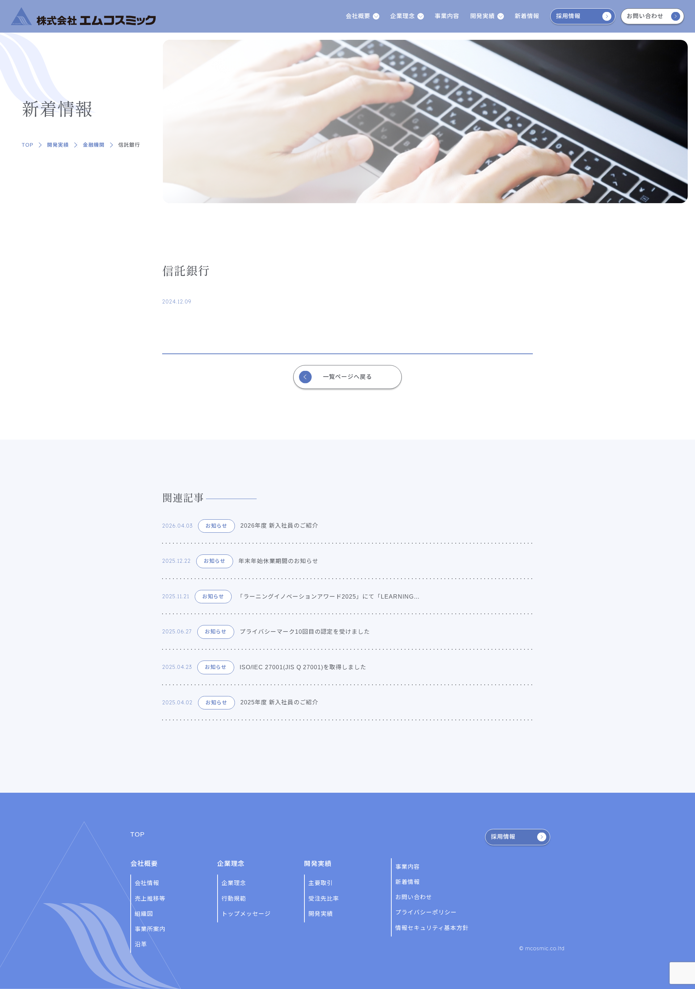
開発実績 (58, 145)
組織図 (144, 914)
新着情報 (527, 16)
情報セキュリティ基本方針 (432, 928)
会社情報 (147, 883)
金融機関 (94, 145)
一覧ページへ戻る (347, 377)
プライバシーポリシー (426, 912)
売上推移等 (150, 899)
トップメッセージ (246, 914)
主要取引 (320, 883)
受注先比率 (323, 899)
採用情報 (568, 16)
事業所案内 (150, 929)
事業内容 (447, 16)
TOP (27, 145)
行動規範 (234, 899)
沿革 (141, 944)
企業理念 (234, 883)
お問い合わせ (645, 16)
